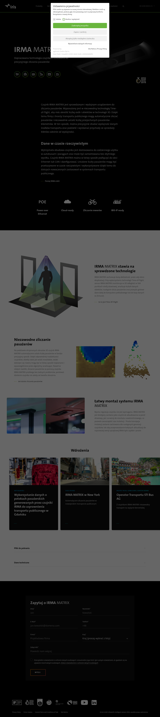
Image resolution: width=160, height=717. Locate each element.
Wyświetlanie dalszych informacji (80, 44)
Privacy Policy (102, 49)
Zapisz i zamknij (80, 32)
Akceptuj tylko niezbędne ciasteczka (80, 38)
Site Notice (92, 49)
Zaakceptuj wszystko (80, 25)
